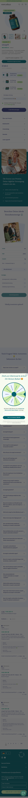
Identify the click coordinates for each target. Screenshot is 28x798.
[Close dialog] (27, 375)
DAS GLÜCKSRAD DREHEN (14, 417)
